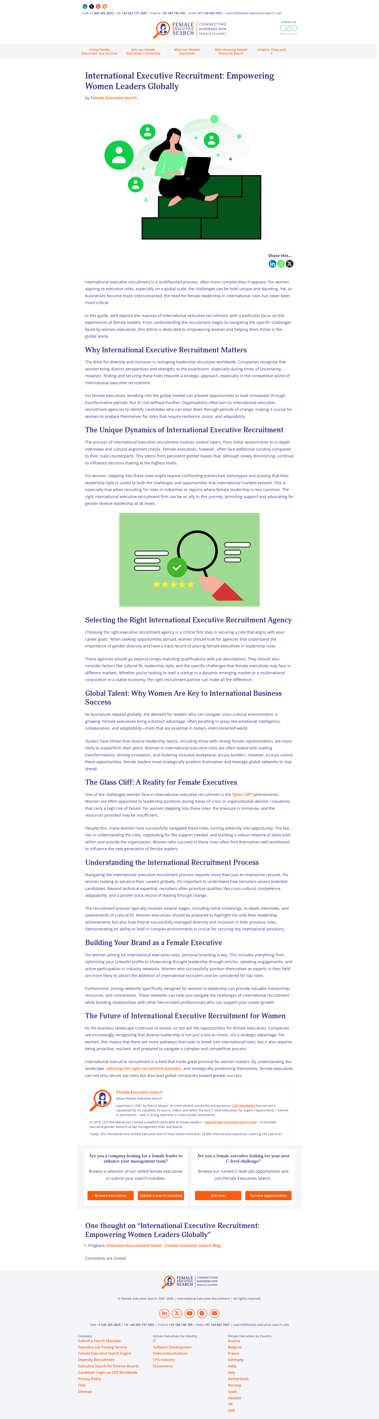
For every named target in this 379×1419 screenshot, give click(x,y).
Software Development (172, 1347)
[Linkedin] (272, 264)
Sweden (234, 1397)
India (232, 1366)
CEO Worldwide (243, 1106)
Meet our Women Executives (187, 51)
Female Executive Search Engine (104, 1353)
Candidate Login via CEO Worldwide (108, 1372)
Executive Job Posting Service (102, 1347)
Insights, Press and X (271, 51)
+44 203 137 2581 (134, 13)
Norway (234, 1385)
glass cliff (242, 794)
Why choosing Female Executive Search (231, 51)
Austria (234, 1340)
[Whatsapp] (281, 264)
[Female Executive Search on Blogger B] (202, 1313)
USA (231, 1410)
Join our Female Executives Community (143, 51)
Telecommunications (170, 1353)
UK (230, 1404)
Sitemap (85, 1391)
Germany (235, 1359)
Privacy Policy (89, 1378)
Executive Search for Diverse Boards (108, 1366)
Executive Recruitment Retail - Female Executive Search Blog (164, 1245)
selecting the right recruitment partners (143, 1068)
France (233, 1353)
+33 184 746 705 (173, 13)
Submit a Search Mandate (99, 1340)
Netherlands (238, 1378)
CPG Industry (164, 1359)
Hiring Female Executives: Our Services (99, 51)
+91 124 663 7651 (209, 13)
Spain (232, 1391)
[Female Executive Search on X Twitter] (177, 1313)
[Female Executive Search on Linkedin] (164, 1313)
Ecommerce (163, 1366)
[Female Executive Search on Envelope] (215, 1313)
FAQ (81, 1385)
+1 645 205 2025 (101, 13)
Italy (231, 1372)
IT (154, 1340)
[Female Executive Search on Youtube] (189, 1313)
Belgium (234, 1347)
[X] (289, 264)
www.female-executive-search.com (231, 1122)
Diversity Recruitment (96, 1359)
